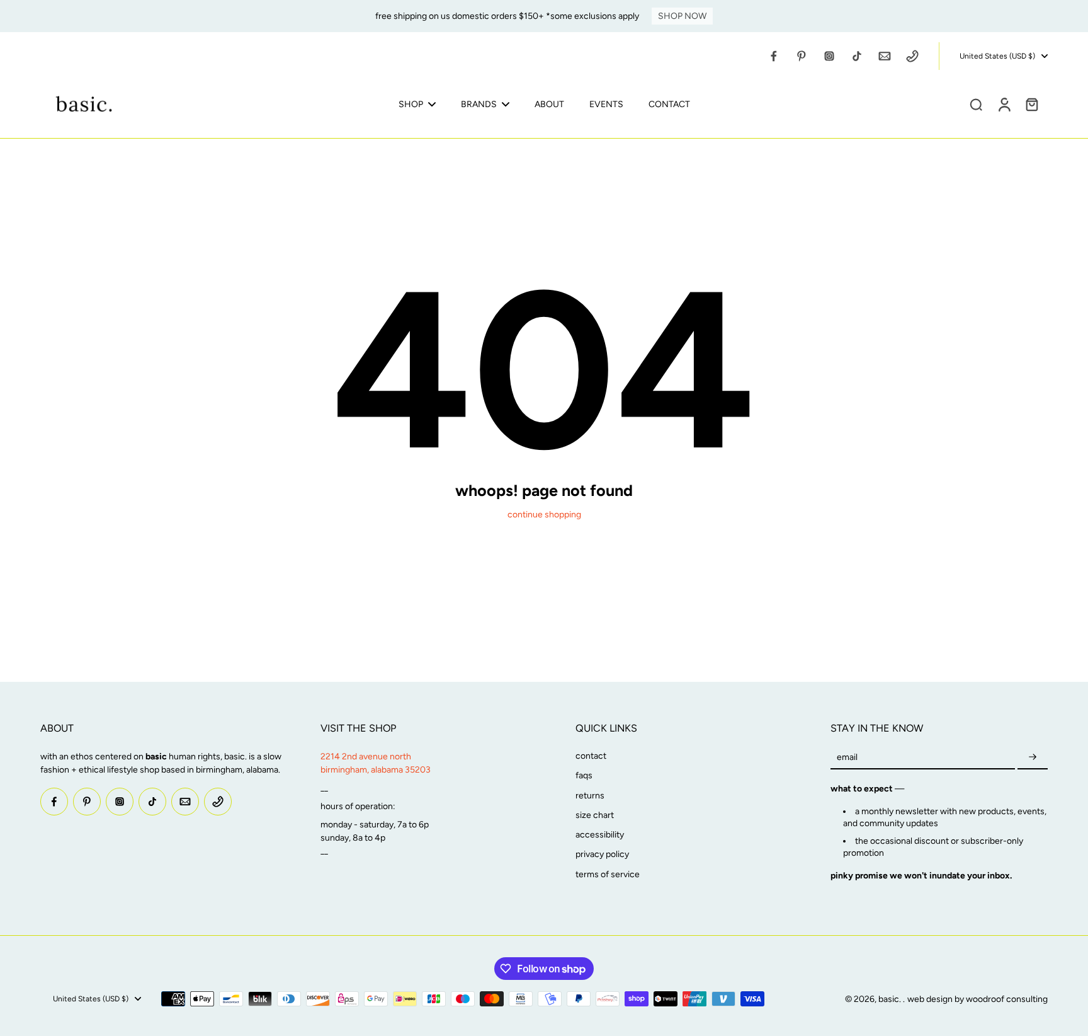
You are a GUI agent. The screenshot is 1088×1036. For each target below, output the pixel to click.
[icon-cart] (1031, 104)
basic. (890, 999)
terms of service (607, 874)
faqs (583, 775)
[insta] (829, 56)
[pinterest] (801, 56)
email (847, 757)
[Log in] (1003, 104)
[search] (976, 104)
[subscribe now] (1032, 757)
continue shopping (544, 514)
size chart (594, 815)
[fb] (774, 56)
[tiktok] (857, 56)
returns (589, 795)
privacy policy (602, 854)
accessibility (599, 834)
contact (590, 756)
